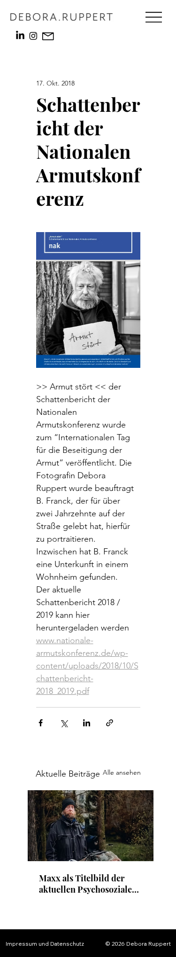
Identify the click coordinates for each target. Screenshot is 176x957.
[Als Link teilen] (109, 722)
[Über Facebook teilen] (40, 722)
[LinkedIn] (20, 36)
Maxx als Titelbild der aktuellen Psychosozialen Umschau (88, 883)
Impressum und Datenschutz (45, 943)
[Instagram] (33, 36)
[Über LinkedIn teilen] (86, 722)
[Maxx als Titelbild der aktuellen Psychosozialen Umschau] (90, 825)
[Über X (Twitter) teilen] (63, 722)
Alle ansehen (122, 772)
